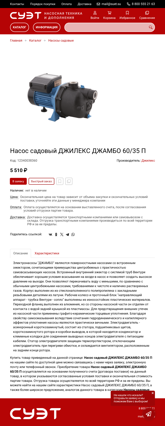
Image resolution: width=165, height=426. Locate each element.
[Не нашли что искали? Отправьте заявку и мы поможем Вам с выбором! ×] (149, 414)
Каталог (19, 27)
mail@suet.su (111, 4)
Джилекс (148, 160)
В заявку (18, 181)
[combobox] (109, 27)
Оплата (66, 4)
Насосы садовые (61, 40)
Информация (47, 27)
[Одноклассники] (56, 234)
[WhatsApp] (73, 234)
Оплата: (16, 207)
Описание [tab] (20, 253)
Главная (16, 40)
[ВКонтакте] (50, 234)
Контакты (17, 4)
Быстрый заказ (41, 181)
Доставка (84, 4)
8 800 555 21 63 (143, 4)
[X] (61, 234)
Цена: (14, 197)
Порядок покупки (42, 4)
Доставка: (18, 217)
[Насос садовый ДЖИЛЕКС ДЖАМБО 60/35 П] (82, 97)
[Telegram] (67, 234)
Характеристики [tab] (47, 253)
